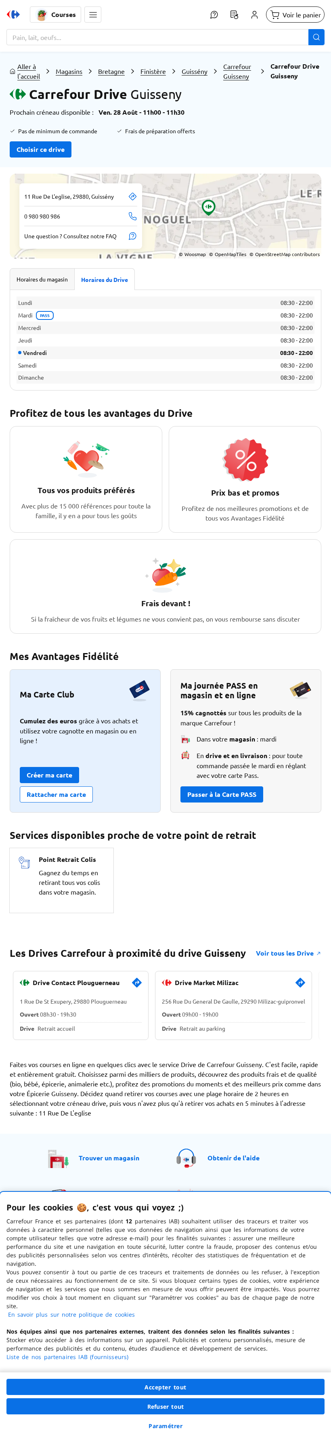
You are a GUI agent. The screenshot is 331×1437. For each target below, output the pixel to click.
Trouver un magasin (109, 1157)
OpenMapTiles (227, 254)
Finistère (153, 71)
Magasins (69, 71)
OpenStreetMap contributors (284, 254)
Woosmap (192, 254)
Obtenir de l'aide (233, 1157)
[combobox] (165, 37)
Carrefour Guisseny (237, 71)
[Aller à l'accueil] (13, 14)
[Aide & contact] (213, 14)
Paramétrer (165, 1426)
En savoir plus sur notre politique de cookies (71, 1314)
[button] (92, 14)
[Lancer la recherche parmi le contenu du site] (316, 37)
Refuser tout (165, 1406)
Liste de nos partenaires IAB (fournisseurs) (67, 1357)
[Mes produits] (234, 14)
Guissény (194, 71)
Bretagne (111, 71)
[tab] (42, 279)
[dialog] (165, 1314)
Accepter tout (165, 1387)
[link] (137, 986)
